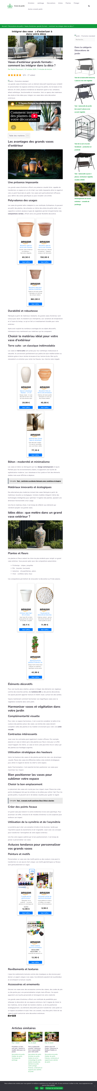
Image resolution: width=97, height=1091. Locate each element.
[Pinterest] (13, 1016)
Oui (37, 1088)
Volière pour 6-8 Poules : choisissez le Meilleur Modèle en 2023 (51, 1049)
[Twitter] (11, 1016)
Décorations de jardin (18, 1054)
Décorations (51, 3)
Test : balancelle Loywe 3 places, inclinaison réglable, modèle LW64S (84, 177)
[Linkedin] (15, 1016)
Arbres (60, 3)
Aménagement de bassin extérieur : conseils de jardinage (83, 201)
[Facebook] (9, 1016)
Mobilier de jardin (17, 1056)
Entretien (31, 3)
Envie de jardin (19, 6)
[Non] (95, 1086)
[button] (89, 6)
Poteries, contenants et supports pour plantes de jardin (35, 1069)
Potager (76, 3)
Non (42, 1088)
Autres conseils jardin (35, 9)
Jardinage (40, 3)
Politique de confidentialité (54, 1088)
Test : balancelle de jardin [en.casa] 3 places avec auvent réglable (83, 109)
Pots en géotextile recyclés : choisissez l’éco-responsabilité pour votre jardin (34, 1049)
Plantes (68, 3)
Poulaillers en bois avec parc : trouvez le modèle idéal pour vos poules (18, 1049)
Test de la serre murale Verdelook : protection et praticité (83, 147)
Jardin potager (32, 1065)
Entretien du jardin (33, 1056)
